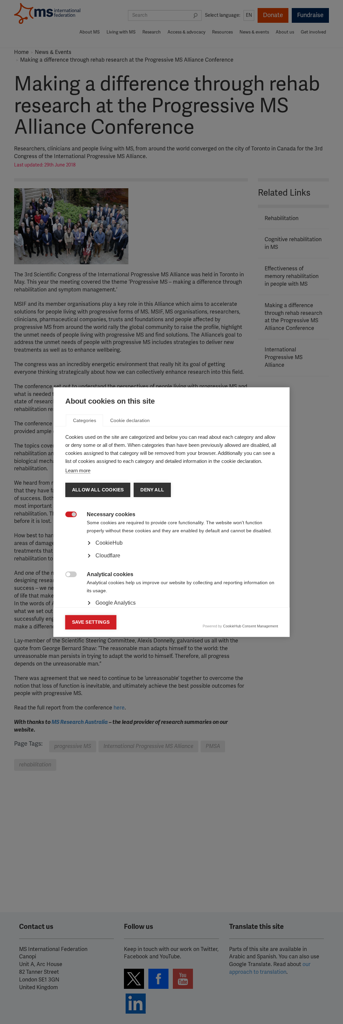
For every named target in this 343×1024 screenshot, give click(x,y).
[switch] (67, 515)
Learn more (77, 470)
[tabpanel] (171, 561)
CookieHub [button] (109, 543)
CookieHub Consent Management (250, 626)
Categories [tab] (84, 420)
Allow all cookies (98, 489)
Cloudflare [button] (107, 555)
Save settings (91, 622)
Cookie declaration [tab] (130, 420)
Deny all (152, 489)
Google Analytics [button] (115, 603)
